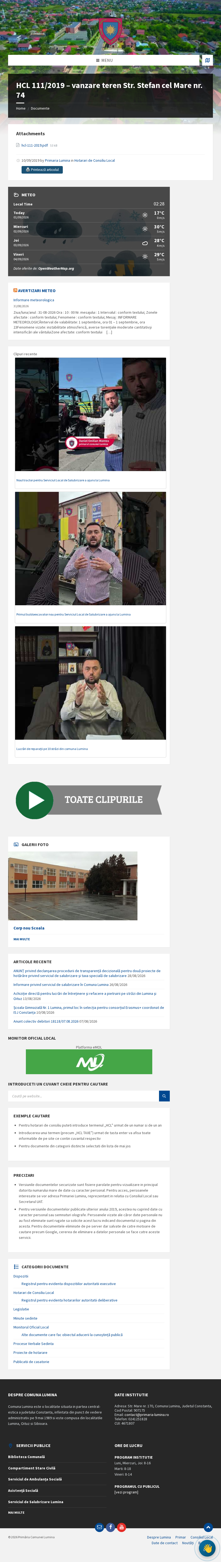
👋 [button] (207, 1548)
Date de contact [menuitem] (165, 1542)
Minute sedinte (25, 1318)
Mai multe (21, 939)
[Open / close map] (207, 60)
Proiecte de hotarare (30, 1352)
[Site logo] (110, 44)
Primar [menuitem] (180, 1537)
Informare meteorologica (33, 299)
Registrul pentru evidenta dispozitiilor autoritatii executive (69, 1283)
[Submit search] (164, 1096)
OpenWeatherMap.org (56, 268)
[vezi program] (126, 1492)
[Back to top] (208, 1527)
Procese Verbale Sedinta (33, 1343)
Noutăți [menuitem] (188, 1542)
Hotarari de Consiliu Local (94, 160)
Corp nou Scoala (28, 928)
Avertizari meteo (37, 290)
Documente (40, 108)
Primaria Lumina (57, 160)
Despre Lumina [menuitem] (159, 1537)
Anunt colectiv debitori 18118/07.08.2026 (45, 1021)
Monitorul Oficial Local (31, 1327)
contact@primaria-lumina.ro (147, 1414)
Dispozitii (20, 1276)
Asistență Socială (23, 1490)
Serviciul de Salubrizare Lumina (35, 1501)
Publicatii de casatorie (31, 1361)
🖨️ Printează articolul (42, 169)
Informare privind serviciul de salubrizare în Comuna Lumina (61, 984)
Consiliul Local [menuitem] (202, 1537)
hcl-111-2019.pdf (35, 145)
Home (21, 108)
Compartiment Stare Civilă (31, 1468)
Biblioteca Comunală (26, 1456)
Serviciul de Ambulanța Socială (35, 1479)
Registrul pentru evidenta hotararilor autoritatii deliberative (70, 1300)
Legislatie (21, 1309)
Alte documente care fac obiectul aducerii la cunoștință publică (72, 1334)
